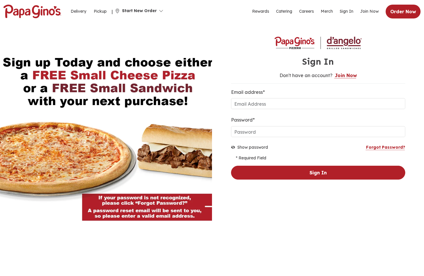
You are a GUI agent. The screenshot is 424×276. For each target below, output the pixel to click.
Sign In (346, 11)
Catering (284, 11)
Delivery (78, 11)
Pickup (100, 11)
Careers (306, 11)
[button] (139, 11)
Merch (327, 11)
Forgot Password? (385, 147)
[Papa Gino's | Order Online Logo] (32, 11)
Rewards (260, 11)
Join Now (369, 11)
